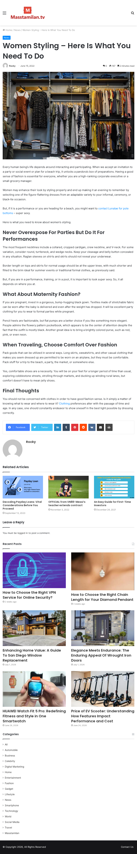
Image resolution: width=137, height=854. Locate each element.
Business (10, 755)
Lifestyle (10, 794)
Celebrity (10, 761)
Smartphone (12, 805)
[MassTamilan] (28, 13)
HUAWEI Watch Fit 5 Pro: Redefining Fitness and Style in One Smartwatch (34, 716)
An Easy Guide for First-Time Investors (112, 503)
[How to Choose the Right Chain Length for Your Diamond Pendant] (102, 571)
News (17, 30)
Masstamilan (12, 833)
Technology (11, 811)
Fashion (9, 783)
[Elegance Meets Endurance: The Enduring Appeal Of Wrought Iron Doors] (102, 628)
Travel (8, 827)
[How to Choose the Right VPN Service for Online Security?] (34, 570)
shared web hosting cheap (57, 847)
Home (8, 30)
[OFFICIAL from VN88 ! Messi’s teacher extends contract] (68, 487)
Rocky (12, 65)
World (8, 816)
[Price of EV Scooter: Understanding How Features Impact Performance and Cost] (102, 689)
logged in (22, 533)
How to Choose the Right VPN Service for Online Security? (29, 595)
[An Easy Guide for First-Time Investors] (114, 487)
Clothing (64, 403)
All (6, 744)
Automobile (11, 750)
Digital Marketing (14, 766)
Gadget (9, 788)
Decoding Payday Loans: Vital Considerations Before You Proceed (22, 505)
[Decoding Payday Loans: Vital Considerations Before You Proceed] (23, 487)
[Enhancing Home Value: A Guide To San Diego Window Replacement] (34, 628)
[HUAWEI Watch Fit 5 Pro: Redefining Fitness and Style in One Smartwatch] (34, 689)
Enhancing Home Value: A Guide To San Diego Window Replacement (32, 655)
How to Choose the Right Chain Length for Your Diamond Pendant (102, 597)
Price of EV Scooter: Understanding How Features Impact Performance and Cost (102, 716)
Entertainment (13, 777)
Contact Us (127, 846)
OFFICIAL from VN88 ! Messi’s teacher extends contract (66, 503)
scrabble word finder (51, 847)
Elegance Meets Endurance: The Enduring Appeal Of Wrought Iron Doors (101, 655)
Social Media (12, 822)
